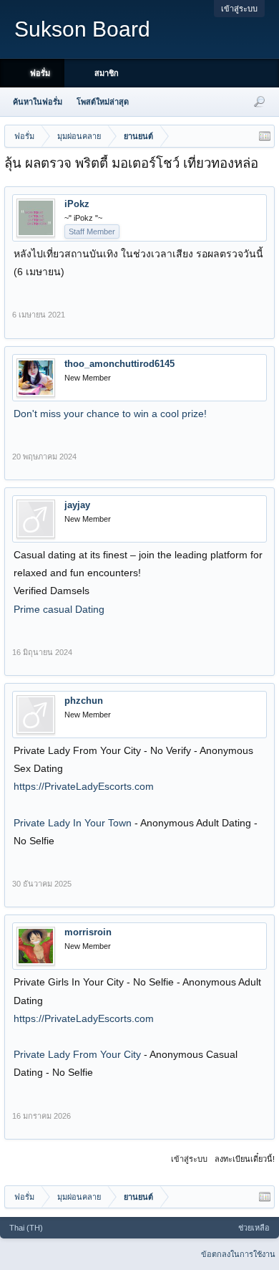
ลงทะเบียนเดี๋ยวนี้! (245, 1159)
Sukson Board (82, 29)
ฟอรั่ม (40, 73)
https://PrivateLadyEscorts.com (84, 786)
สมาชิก (106, 73)
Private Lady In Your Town (74, 823)
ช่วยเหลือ (254, 1227)
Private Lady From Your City (79, 1054)
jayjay (77, 505)
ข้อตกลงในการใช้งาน (238, 1254)
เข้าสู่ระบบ (239, 8)
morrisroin (88, 932)
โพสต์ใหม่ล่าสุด (103, 101)
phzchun (83, 700)
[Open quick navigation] (264, 136)
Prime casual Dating (59, 609)
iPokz (76, 204)
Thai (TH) (26, 1227)
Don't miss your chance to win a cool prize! (110, 413)
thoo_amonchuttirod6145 (119, 363)
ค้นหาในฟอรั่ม (37, 101)
